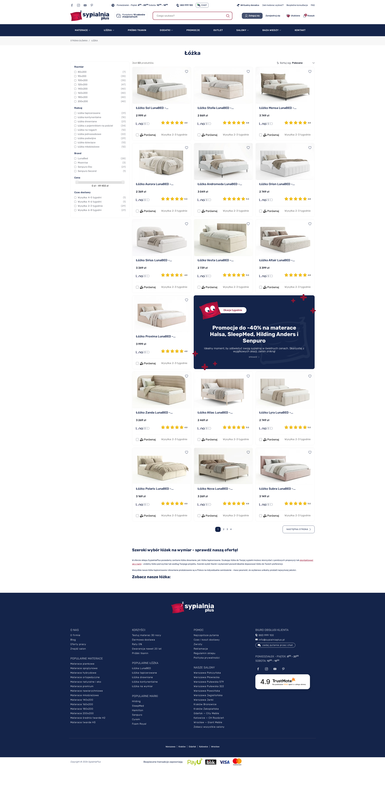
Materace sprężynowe (84, 668)
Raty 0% (137, 644)
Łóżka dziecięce (102, 142)
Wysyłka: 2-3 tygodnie (102, 205)
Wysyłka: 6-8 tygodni (102, 210)
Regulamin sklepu (204, 653)
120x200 (102, 84)
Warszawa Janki (204, 699)
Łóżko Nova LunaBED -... (215, 488)
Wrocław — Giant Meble (208, 722)
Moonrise (102, 162)
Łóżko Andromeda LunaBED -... (220, 184)
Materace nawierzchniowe (86, 690)
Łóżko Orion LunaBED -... (277, 184)
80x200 (102, 71)
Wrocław (215, 746)
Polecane (297, 62)
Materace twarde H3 (82, 722)
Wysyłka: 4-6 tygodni (102, 201)
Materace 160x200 (81, 704)
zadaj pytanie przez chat (277, 645)
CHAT (204, 5)
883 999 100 (186, 5)
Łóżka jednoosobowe (102, 134)
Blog (73, 639)
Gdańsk (192, 746)
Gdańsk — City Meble (206, 713)
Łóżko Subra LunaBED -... (277, 488)
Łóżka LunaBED (141, 668)
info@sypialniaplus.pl (271, 639)
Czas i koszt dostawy (207, 639)
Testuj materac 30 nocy (146, 635)
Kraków (182, 746)
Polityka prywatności (207, 657)
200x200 (102, 101)
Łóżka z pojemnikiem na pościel (102, 125)
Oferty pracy (78, 644)
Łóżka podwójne (102, 138)
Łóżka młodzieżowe (102, 146)
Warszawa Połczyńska (207, 672)
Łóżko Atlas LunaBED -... (215, 412)
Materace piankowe (82, 663)
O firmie (75, 635)
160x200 (102, 92)
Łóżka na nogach (102, 129)
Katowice (203, 746)
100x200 (102, 80)
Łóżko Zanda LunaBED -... (154, 412)
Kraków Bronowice (205, 704)
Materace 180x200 (81, 708)
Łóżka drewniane (102, 121)
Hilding (136, 701)
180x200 (102, 97)
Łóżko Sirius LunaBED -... (154, 260)
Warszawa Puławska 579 (209, 681)
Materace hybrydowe (83, 672)
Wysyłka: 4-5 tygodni (102, 197)
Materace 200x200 (82, 713)
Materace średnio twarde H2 (87, 717)
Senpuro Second (102, 171)
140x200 (102, 88)
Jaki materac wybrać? (272, 5)
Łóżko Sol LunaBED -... (152, 108)
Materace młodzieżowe (84, 695)
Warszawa (170, 746)
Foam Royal (139, 723)
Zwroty (198, 644)
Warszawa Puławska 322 (209, 686)
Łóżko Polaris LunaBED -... (155, 488)
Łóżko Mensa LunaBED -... (277, 108)
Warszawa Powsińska (207, 690)
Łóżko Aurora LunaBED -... (154, 184)
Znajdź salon (78, 648)
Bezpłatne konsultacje (297, 5)
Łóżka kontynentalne (102, 117)
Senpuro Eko (102, 166)
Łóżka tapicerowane (102, 113)
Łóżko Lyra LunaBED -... (276, 412)
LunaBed (102, 158)
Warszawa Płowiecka (207, 677)
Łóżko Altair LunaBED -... (277, 260)
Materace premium (82, 686)
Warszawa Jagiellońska (208, 695)
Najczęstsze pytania (206, 635)
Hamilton (137, 710)
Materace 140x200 (81, 699)
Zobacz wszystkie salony (209, 726)
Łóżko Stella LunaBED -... (216, 108)
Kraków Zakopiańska (206, 708)
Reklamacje (201, 648)
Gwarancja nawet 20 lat (147, 648)
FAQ (313, 5)
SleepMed (138, 705)
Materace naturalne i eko (85, 681)
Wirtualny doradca (249, 5)
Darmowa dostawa (143, 639)
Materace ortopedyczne (85, 677)
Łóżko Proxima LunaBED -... (156, 336)
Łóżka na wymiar (142, 686)
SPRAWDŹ (253, 357)
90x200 (102, 76)
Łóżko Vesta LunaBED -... (216, 260)
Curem (136, 719)
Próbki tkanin (140, 653)
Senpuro (137, 714)
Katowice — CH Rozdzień (209, 717)
